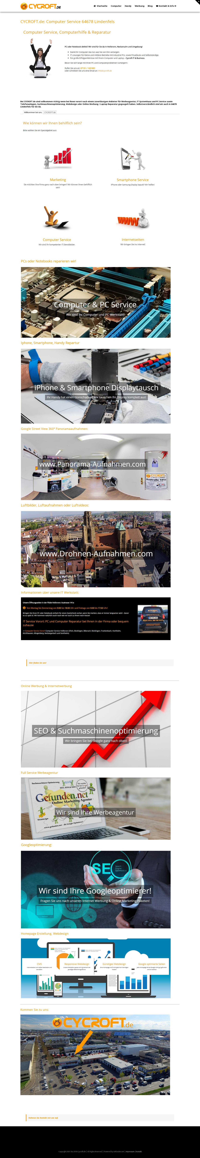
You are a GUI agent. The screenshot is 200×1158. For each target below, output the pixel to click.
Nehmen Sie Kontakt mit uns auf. (43, 1117)
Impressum (130, 1151)
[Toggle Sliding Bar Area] (197, 2)
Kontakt (139, 1151)
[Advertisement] (69, 91)
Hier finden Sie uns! (37, 662)
